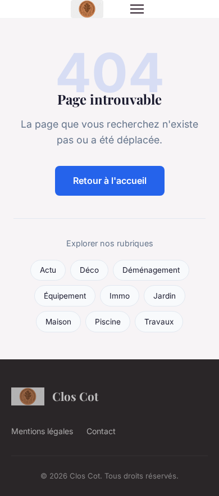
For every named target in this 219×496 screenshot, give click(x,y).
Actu (48, 269)
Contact (101, 431)
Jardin (164, 295)
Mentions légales (42, 431)
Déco (89, 269)
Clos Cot (75, 396)
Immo (120, 295)
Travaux (159, 321)
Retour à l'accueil (110, 180)
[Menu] (137, 9)
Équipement (65, 295)
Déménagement (151, 269)
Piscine (108, 321)
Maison (58, 321)
